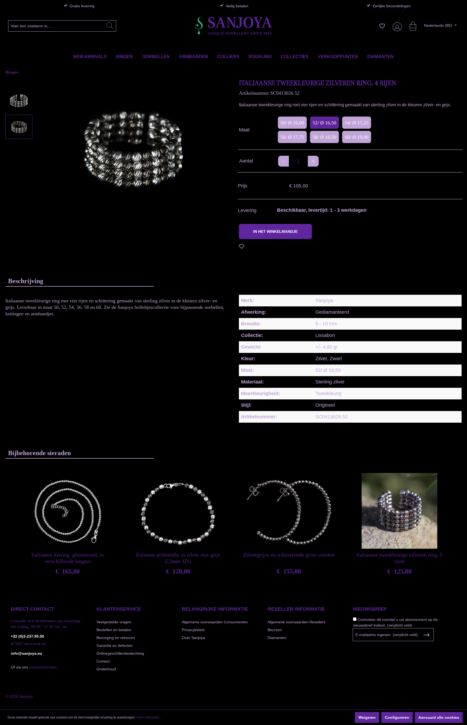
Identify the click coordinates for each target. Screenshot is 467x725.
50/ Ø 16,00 (292, 122)
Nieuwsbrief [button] (370, 609)
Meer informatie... (149, 717)
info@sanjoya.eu (26, 653)
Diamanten (277, 637)
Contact (103, 661)
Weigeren (367, 717)
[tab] (79, 281)
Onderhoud (106, 669)
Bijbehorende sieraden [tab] (39, 452)
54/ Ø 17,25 (356, 122)
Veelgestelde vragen (113, 622)
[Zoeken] (110, 26)
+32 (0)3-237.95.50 (27, 636)
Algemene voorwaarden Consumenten (215, 622)
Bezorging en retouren (115, 637)
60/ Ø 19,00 (356, 137)
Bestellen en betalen (113, 630)
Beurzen (275, 630)
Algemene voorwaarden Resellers (296, 622)
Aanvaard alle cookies (438, 717)
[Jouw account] (396, 26)
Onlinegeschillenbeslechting (120, 653)
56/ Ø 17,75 (292, 137)
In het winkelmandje (275, 231)
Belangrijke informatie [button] (215, 609)
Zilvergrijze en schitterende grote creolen (288, 555)
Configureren (397, 717)
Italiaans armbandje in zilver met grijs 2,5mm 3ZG (178, 558)
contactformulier (42, 667)
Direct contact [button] (32, 609)
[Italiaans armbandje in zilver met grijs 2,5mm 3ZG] (178, 511)
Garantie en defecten (114, 645)
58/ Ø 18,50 (324, 137)
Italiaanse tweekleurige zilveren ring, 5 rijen (399, 558)
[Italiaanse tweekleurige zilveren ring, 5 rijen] (399, 511)
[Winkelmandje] (410, 26)
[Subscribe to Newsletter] (426, 634)
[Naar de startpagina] (233, 26)
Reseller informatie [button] (296, 609)
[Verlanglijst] (382, 26)
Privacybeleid (193, 630)
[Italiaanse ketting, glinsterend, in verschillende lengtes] (68, 511)
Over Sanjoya (193, 637)
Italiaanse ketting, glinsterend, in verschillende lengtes (67, 558)
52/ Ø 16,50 (324, 122)
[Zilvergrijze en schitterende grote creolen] (289, 511)
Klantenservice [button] (118, 609)
